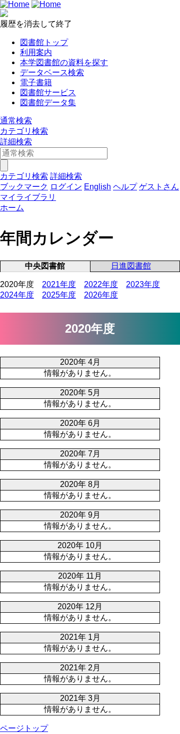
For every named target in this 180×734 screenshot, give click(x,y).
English (97, 186)
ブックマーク (24, 186)
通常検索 (16, 120)
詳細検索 (16, 141)
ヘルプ (125, 186)
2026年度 (101, 295)
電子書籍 (36, 82)
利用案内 (36, 52)
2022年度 (101, 284)
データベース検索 (52, 72)
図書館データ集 (48, 102)
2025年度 (59, 295)
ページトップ (24, 728)
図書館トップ (44, 42)
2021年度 (59, 284)
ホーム (12, 207)
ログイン (66, 186)
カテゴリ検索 (24, 131)
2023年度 (143, 284)
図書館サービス (48, 92)
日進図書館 (131, 266)
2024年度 (17, 295)
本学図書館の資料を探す (64, 62)
